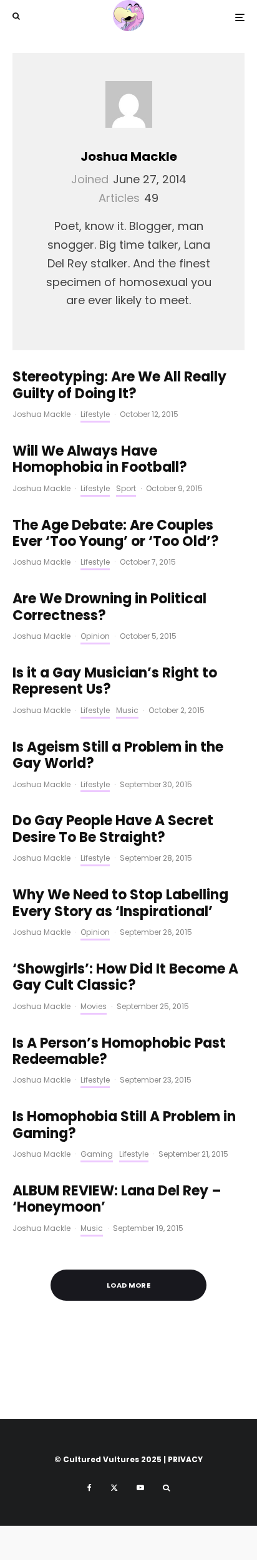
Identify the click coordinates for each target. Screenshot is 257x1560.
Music (127, 710)
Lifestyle (95, 414)
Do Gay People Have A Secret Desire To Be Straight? (112, 829)
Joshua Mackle (128, 156)
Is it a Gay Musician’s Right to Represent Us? (114, 681)
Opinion (95, 636)
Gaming (96, 1154)
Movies (93, 1006)
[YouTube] (140, 1488)
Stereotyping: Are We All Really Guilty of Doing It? (119, 385)
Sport (126, 488)
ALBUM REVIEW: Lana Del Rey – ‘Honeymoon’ (116, 1199)
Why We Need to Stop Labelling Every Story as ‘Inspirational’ (120, 903)
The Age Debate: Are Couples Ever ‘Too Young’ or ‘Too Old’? (115, 533)
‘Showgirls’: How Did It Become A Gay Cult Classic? (125, 977)
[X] (114, 1488)
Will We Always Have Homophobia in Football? (99, 459)
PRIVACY (185, 1459)
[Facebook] (89, 1488)
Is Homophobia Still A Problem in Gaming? (124, 1125)
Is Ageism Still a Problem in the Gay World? (117, 755)
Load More (128, 1285)
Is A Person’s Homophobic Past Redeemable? (119, 1051)
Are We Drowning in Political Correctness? (109, 607)
